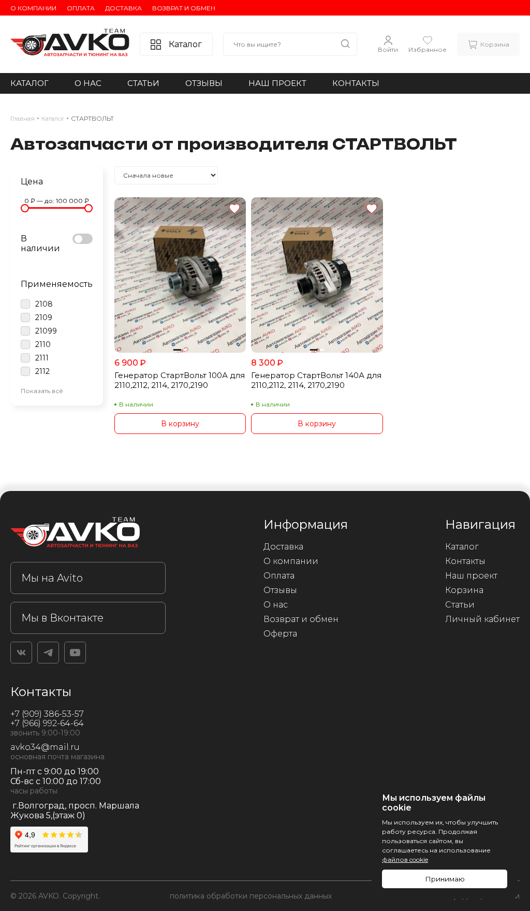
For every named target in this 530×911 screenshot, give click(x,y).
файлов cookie (405, 859)
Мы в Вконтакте (62, 618)
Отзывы (204, 83)
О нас (88, 83)
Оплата (81, 8)
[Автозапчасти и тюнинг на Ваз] (88, 534)
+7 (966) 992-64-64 (47, 723)
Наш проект (277, 83)
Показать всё (42, 391)
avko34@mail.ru (45, 747)
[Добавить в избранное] (234, 209)
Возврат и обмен (183, 8)
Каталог (29, 83)
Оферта (280, 634)
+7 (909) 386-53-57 (47, 714)
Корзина (464, 590)
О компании (33, 8)
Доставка (123, 8)
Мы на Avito (52, 578)
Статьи (143, 83)
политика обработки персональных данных (251, 896)
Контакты (355, 83)
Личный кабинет (482, 619)
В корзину (180, 423)
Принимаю (445, 879)
